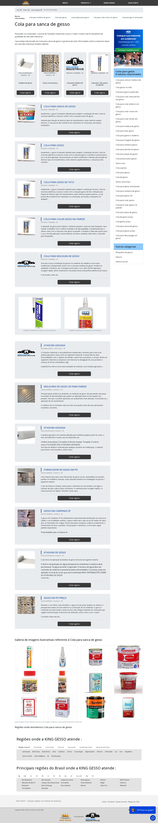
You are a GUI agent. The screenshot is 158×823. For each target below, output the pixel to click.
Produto (85, 3)
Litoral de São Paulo (103, 747)
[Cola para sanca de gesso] (25, 63)
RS (54, 776)
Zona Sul (61, 747)
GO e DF (79, 776)
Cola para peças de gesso (127, 154)
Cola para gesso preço (125, 231)
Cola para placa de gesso (126, 212)
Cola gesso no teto (124, 87)
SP (37, 776)
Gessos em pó (122, 261)
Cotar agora (25, 92)
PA (93, 776)
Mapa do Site (133, 801)
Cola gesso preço (123, 221)
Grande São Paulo (85, 747)
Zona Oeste (50, 747)
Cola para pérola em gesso (127, 149)
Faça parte (133, 3)
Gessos (119, 257)
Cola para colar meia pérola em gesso (127, 98)
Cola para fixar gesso (125, 131)
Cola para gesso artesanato (132, 17)
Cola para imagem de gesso (128, 140)
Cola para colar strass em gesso (105, 17)
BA (66, 776)
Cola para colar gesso (125, 200)
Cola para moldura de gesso (39, 17)
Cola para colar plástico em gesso (127, 105)
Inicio (65, 3)
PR (42, 776)
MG (25, 776)
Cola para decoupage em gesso (126, 237)
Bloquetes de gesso (124, 252)
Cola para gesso (61, 17)
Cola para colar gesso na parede (126, 206)
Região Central (24, 747)
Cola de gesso (122, 177)
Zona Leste (72, 747)
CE (71, 776)
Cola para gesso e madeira (127, 135)
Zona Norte (38, 747)
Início (104, 801)
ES (31, 776)
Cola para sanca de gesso (127, 226)
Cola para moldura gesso (126, 144)
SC (48, 776)
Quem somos (109, 3)
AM (87, 776)
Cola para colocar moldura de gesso (128, 81)
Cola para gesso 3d (124, 195)
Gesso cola (120, 163)
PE (60, 776)
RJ (19, 776)
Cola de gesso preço (124, 217)
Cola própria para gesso (80, 17)
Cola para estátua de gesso (127, 126)
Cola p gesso (121, 168)
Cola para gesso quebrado (127, 92)
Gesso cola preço (123, 181)
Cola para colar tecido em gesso (127, 120)
